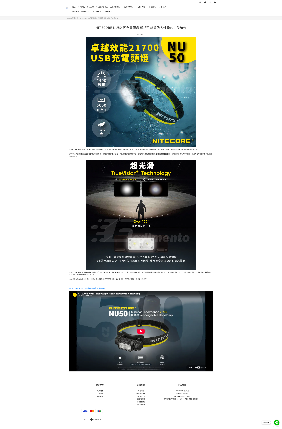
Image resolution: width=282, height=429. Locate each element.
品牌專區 (141, 7)
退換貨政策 (141, 399)
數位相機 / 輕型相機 (79, 11)
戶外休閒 (163, 7)
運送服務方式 (141, 393)
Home (68, 18)
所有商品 (81, 7)
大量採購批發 (96, 11)
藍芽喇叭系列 (129, 7)
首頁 (74, 7)
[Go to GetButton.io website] (276, 426)
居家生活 (152, 7)
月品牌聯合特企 (102, 7)
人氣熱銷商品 (115, 7)
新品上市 (90, 7)
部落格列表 (74, 18)
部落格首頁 (108, 11)
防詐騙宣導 (141, 404)
